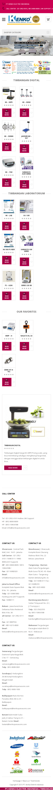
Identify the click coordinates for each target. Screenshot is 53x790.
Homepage (17, 781)
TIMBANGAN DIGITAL (12, 445)
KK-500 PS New (9, 249)
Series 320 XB (26, 285)
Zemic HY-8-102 (8, 371)
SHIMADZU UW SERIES (26, 250)
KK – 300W (26, 102)
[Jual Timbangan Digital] (23, 19)
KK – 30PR (9, 102)
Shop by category (12, 32)
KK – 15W (8, 172)
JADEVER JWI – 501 (26, 137)
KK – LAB (9, 215)
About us (26, 781)
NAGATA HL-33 (26, 336)
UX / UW (26, 215)
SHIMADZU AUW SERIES (26, 173)
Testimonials (35, 781)
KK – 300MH (8, 136)
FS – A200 (9, 285)
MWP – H (8, 336)
